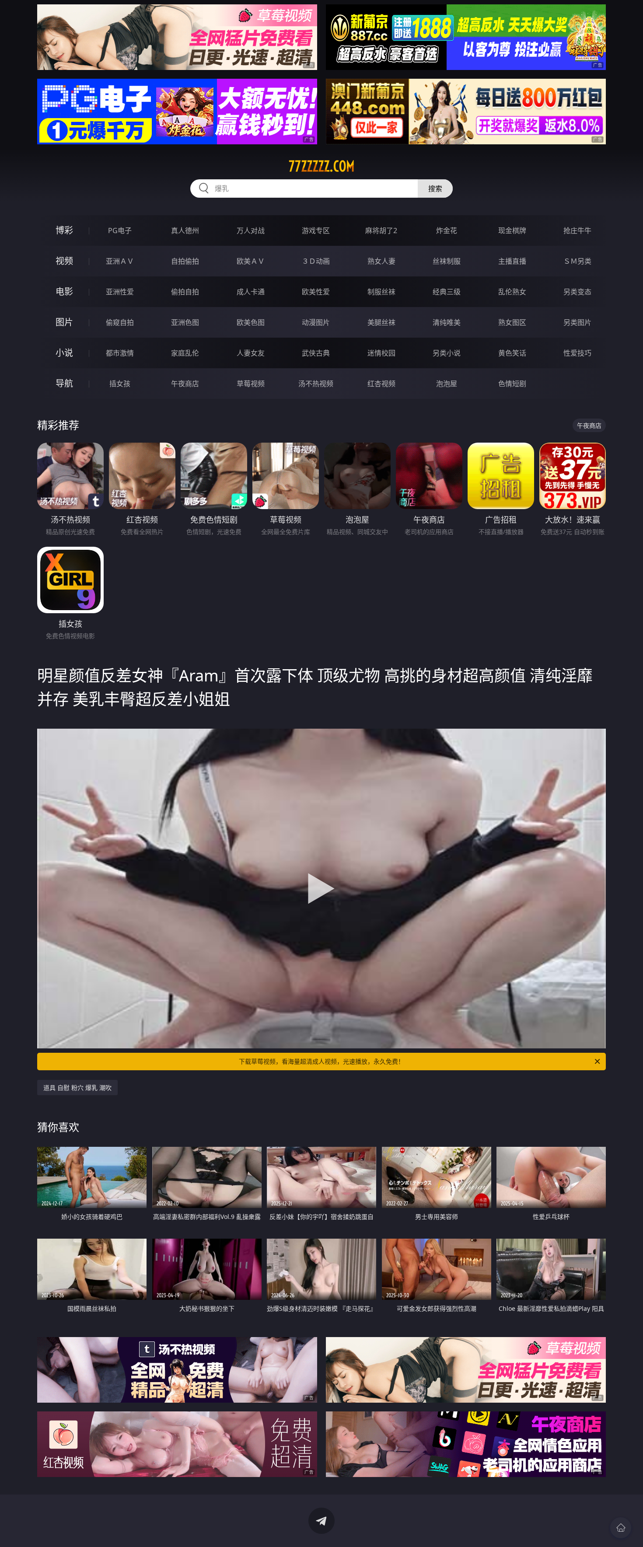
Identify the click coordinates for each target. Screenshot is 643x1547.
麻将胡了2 (381, 230)
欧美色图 (251, 322)
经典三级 (447, 292)
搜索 (435, 188)
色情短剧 (512, 383)
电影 (64, 291)
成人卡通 (251, 292)
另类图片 (577, 322)
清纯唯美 (447, 322)
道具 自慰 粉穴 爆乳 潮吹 (77, 1087)
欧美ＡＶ (251, 261)
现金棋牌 (512, 230)
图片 (64, 322)
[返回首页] (620, 1527)
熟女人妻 (381, 261)
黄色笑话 (512, 353)
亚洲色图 (185, 322)
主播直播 (512, 261)
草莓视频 (251, 383)
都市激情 (120, 353)
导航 (64, 383)
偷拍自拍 (185, 292)
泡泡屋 (446, 383)
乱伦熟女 (512, 292)
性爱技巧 (577, 353)
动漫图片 (316, 322)
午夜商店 (185, 383)
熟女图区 (512, 322)
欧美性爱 (316, 292)
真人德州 (185, 230)
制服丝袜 (381, 292)
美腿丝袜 (381, 322)
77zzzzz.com (322, 166)
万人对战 (251, 230)
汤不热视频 (315, 383)
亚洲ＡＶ (120, 261)
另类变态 (577, 292)
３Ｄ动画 (316, 261)
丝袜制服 (447, 261)
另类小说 (447, 353)
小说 (64, 353)
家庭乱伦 (185, 353)
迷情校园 (381, 353)
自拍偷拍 (185, 261)
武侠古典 (316, 353)
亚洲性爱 (120, 292)
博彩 (64, 230)
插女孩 (119, 383)
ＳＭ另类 (577, 261)
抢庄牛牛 (577, 230)
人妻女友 (251, 353)
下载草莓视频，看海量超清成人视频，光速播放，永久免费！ (321, 1061)
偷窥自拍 (120, 322)
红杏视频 (381, 383)
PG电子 (120, 230)
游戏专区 (316, 230)
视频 (64, 261)
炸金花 (446, 230)
